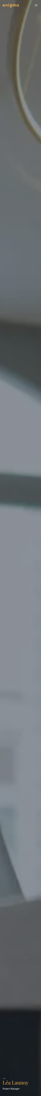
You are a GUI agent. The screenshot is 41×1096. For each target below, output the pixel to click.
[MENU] (36, 5)
